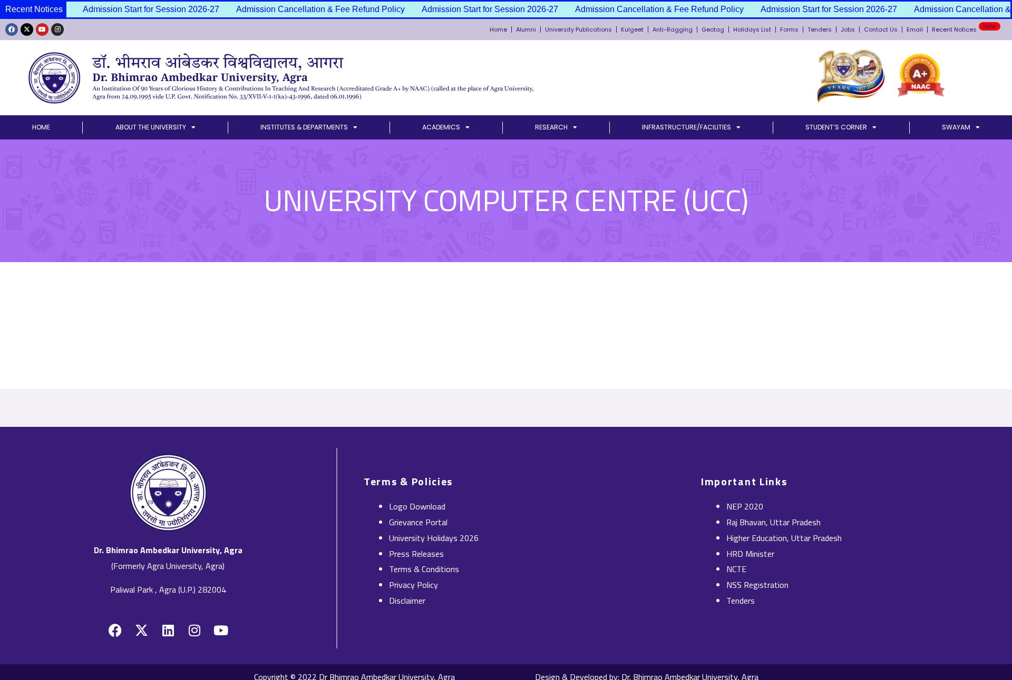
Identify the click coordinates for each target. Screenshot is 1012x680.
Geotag (713, 29)
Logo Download (417, 506)
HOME (41, 127)
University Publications (578, 29)
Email (915, 29)
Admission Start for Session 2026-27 (140, 9)
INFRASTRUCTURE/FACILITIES (686, 127)
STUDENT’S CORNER (836, 127)
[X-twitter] (27, 29)
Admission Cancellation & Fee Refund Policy (309, 9)
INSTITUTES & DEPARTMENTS (304, 127)
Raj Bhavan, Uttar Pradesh (773, 522)
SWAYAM (956, 127)
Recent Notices (964, 28)
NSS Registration (757, 584)
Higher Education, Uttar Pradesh (784, 538)
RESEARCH (551, 127)
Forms (789, 29)
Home (498, 29)
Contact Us (881, 29)
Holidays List (752, 29)
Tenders (819, 29)
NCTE (736, 569)
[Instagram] (57, 29)
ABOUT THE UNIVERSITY (150, 127)
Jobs (848, 29)
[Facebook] (11, 29)
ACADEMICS (441, 127)
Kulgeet (632, 29)
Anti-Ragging (673, 29)
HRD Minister (750, 553)
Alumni (526, 29)
